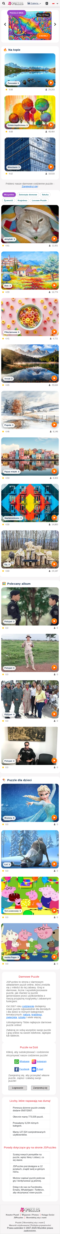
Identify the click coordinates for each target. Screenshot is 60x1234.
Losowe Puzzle (39, 200)
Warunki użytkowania (19, 1225)
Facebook (24, 1069)
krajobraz (37, 1014)
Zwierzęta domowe (28, 195)
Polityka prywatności (41, 1225)
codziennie (28, 1006)
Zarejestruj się (30, 186)
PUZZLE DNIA (17, 13)
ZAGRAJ (43, 36)
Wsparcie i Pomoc (30, 1215)
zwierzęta (11, 1017)
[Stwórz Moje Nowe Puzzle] (46, 3)
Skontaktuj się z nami (36, 1217)
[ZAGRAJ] (51, 82)
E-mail (40, 1069)
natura (26, 1014)
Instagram (41, 1061)
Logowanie (17, 1088)
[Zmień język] (55, 3)
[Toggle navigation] (3, 3)
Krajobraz (22, 200)
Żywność (8, 200)
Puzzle (18, 1222)
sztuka (22, 1017)
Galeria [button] (35, 3)
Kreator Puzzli (12, 1215)
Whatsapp (24, 1061)
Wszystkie (9, 195)
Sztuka (45, 195)
